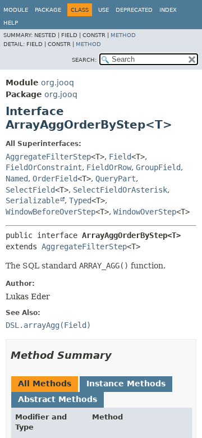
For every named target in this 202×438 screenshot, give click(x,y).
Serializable (32, 200)
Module (15, 10)
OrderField (55, 178)
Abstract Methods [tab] (57, 399)
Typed (80, 200)
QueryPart (115, 178)
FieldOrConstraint (44, 167)
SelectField (30, 189)
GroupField (158, 167)
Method (123, 35)
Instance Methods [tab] (126, 383)
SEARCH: (84, 60)
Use (103, 10)
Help (10, 23)
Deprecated (134, 10)
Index (168, 10)
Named (17, 178)
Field (120, 156)
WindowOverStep (144, 211)
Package (48, 10)
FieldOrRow (108, 167)
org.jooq (57, 82)
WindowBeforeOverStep (50, 211)
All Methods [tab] (44, 383)
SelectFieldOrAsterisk (120, 189)
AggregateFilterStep (48, 156)
